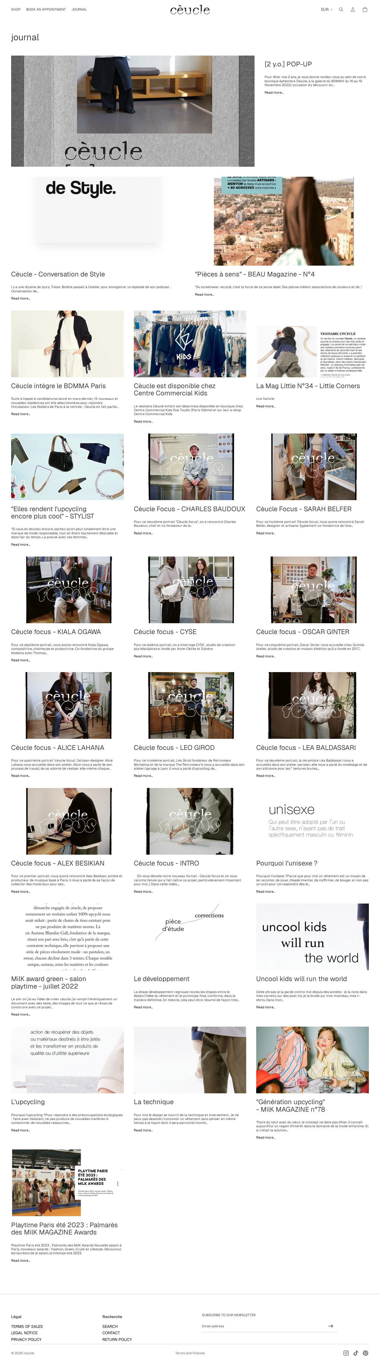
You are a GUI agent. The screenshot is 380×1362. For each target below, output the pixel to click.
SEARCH (110, 1326)
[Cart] (365, 9)
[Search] (341, 9)
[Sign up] (331, 1326)
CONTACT (111, 1332)
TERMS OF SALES (27, 1326)
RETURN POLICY (117, 1339)
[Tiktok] (355, 1353)
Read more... (274, 92)
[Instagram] (346, 1353)
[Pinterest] (365, 1353)
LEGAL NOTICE (24, 1332)
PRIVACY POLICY (26, 1339)
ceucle (29, 1353)
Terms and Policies (190, 1353)
